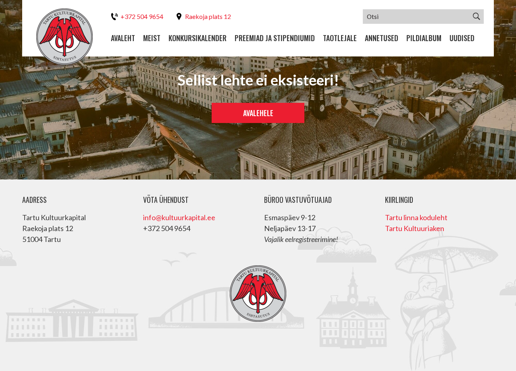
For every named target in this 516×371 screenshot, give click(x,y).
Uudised (461, 38)
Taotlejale (340, 38)
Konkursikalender (198, 38)
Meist (151, 38)
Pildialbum (423, 38)
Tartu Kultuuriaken (414, 228)
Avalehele (258, 113)
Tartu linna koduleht (416, 217)
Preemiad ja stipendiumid (275, 38)
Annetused (381, 38)
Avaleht (123, 38)
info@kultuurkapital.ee (179, 217)
